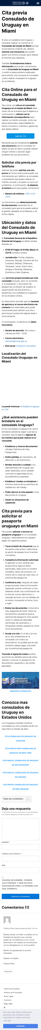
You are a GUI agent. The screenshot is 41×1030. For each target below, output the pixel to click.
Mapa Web (8, 1004)
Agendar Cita (20, 136)
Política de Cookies (12, 989)
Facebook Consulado (26, 346)
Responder (8, 971)
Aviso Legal (8, 996)
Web (3, 865)
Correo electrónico (12, 854)
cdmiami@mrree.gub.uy (16, 341)
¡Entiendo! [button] (21, 1026)
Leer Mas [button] (7, 1020)
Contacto (7, 1000)
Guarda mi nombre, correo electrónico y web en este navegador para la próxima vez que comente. (20, 884)
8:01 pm (35, 928)
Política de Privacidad (13, 992)
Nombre (6, 842)
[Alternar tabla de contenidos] (26, 799)
